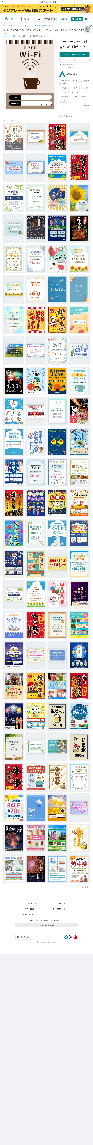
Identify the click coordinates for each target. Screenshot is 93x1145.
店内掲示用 (65, 88)
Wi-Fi (63, 101)
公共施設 (84, 96)
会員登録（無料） (10, 36)
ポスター (71, 67)
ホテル (74, 96)
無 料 (75, 88)
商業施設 (64, 96)
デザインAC (52, 942)
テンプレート (28, 19)
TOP (61, 81)
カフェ (63, 92)
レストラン (74, 92)
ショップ (84, 88)
